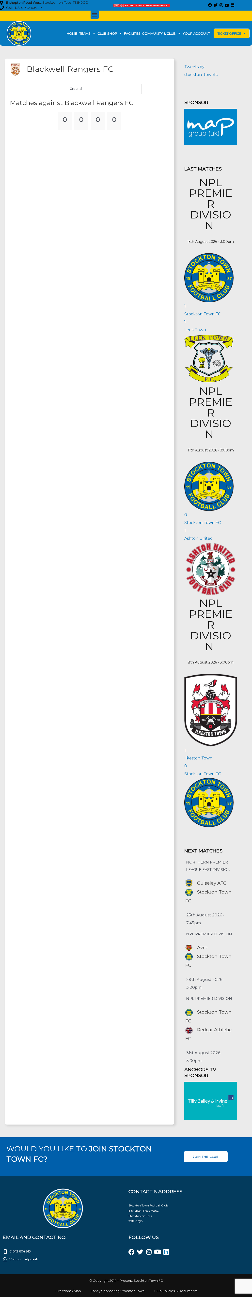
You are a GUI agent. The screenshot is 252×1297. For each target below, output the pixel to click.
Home (72, 33)
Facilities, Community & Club (150, 33)
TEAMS (85, 33)
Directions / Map (68, 1291)
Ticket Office (229, 33)
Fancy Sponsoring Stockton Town (117, 1291)
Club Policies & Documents (175, 1291)
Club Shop (107, 33)
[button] (95, 15)
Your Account (196, 33)
